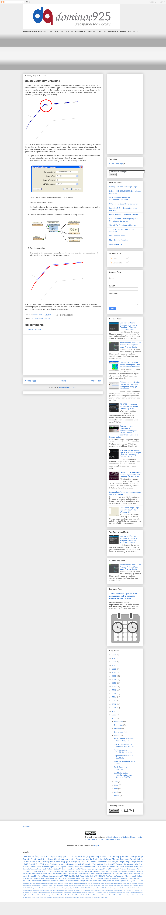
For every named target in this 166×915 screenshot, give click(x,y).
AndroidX (28, 871)
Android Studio (35, 862)
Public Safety (41, 867)
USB (102, 895)
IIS (76, 888)
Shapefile (125, 869)
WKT (95, 876)
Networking (53, 876)
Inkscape (115, 869)
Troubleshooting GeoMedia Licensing (123, 751)
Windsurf (25, 897)
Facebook (124, 873)
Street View (94, 867)
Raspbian (72, 876)
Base (51, 878)
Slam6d (61, 881)
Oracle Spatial (113, 890)
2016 (114, 690)
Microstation (89, 871)
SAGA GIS (85, 862)
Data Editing (113, 857)
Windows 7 (90, 881)
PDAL (42, 864)
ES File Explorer (32, 885)
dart (68, 897)
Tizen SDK (75, 895)
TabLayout (49, 895)
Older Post (96, 381)
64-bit (105, 869)
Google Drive (35, 888)
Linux (25, 862)
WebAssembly (111, 876)
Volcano (121, 895)
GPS (68, 867)
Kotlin (71, 871)
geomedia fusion (85, 897)
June (116, 785)
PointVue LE (130, 890)
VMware (106, 895)
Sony (30, 895)
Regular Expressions (57, 892)
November (118, 725)
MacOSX (34, 876)
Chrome (131, 866)
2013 (114, 701)
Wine (29, 897)
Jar (90, 888)
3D (34, 864)
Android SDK (133, 864)
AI (139, 881)
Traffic (80, 895)
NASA (48, 890)
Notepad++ (125, 878)
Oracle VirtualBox (68, 869)
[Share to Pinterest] (71, 315)
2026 (114, 655)
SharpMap (133, 892)
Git (137, 871)
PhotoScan (35, 881)
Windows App (101, 873)
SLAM (82, 892)
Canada (97, 883)
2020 (114, 676)
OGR (80, 890)
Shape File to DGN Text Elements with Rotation (124, 745)
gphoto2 (97, 897)
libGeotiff (140, 876)
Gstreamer (74, 878)
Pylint (141, 890)
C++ (37, 864)
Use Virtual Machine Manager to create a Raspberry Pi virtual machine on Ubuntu (128, 326)
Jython (99, 888)
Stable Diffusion (37, 895)
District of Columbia (137, 883)
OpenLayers (95, 890)
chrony (55, 897)
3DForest (135, 881)
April (116, 792)
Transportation (102, 862)
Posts (114, 259)
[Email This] (61, 315)
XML (94, 864)
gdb (78, 897)
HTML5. (26, 864)
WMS (100, 876)
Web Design (80, 881)
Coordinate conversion (64, 859)
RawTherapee (46, 892)
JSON (87, 888)
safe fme (47, 318)
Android (26, 859)
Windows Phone (106, 867)
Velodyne (50, 867)
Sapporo (47, 881)
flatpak (74, 897)
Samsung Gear (107, 892)
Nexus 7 (76, 890)
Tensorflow (64, 895)
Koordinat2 (64, 871)
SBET (78, 892)
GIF (87, 885)
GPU (47, 871)
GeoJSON (105, 885)
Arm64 (55, 883)
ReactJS (97, 871)
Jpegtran (94, 888)
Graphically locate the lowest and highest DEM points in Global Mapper (130, 364)
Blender (66, 883)
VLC (66, 881)
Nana (52, 890)
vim (113, 881)
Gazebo (91, 885)
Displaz (129, 883)
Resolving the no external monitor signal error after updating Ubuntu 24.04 (130, 474)
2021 (114, 672)
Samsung (99, 892)
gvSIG (68, 862)
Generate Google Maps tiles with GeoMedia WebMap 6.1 (129, 510)
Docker (25, 885)
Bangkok (60, 883)
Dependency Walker (120, 883)
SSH (80, 873)
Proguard (137, 890)
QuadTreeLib (27, 892)
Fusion (84, 885)
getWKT (92, 897)
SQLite (75, 873)
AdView (38, 883)
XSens (43, 897)
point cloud (138, 859)
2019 (114, 679)
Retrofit (74, 892)
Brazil (125, 871)
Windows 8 (120, 876)
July (116, 781)
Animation (30, 878)
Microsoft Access (79, 871)
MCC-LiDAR (131, 888)
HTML (77, 867)
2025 (114, 658)
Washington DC (129, 895)
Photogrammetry (73, 864)
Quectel (33, 892)
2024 (114, 662)
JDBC (78, 888)
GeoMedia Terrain (29, 867)
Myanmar (43, 890)
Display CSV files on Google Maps (123, 187)
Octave (88, 890)
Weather (136, 895)
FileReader (133, 873)
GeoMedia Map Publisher (130, 885)
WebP (141, 895)
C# (131, 859)
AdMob (108, 873)
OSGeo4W (57, 869)
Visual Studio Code (87, 876)
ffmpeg (114, 871)
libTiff (24, 878)
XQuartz (38, 897)
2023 (114, 665)
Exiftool (51, 885)
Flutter (141, 864)
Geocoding (131, 871)
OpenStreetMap (104, 890)
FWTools (56, 885)
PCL (124, 890)
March (117, 796)
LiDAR (103, 857)
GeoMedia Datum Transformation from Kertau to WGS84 (123, 775)
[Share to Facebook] (68, 315)
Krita (106, 888)
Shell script (86, 873)
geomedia (125, 857)
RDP (37, 892)
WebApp (47, 862)
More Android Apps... (117, 236)
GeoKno (111, 885)
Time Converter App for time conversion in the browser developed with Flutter (123, 596)
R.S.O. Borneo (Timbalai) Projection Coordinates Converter (124, 220)
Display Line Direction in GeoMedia (123, 757)
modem (102, 881)
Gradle (57, 864)
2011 (114, 708)
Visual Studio (50, 864)
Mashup (64, 864)
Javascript (124, 859)
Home (63, 381)
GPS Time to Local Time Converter (123, 204)
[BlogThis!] (64, 315)
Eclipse (118, 873)
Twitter (98, 895)
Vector (103, 871)
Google (79, 859)
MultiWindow (36, 890)
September (119, 732)
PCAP (28, 881)
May (116, 789)
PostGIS (77, 869)
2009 (114, 715)
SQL (120, 869)
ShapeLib (54, 881)
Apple (51, 883)
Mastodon (26, 826)
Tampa (55, 895)
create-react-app (62, 897)
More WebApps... (116, 244)
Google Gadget (124, 862)
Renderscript (67, 892)
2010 (114, 711)
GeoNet (141, 885)
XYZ (46, 897)
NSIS (119, 878)
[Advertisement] (83, 52)
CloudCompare (60, 867)
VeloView (108, 871)
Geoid (24, 888)
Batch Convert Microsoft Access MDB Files (123, 740)
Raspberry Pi (85, 867)
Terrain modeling (38, 859)
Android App (60, 862)
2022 (114, 669)
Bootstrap (84, 883)
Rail (40, 892)
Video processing (87, 869)
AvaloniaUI (45, 878)
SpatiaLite (88, 864)
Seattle (114, 892)
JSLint (83, 888)
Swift (43, 895)
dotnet (96, 881)
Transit (90, 895)
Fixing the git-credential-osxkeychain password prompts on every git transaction (130, 385)
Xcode (50, 897)
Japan (50, 873)
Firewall (66, 885)
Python (65, 873)
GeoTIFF (140, 873)
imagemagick (98, 869)
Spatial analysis (47, 857)
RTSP (66, 876)
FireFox (61, 885)
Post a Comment (34, 329)
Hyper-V (72, 888)
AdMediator (32, 883)
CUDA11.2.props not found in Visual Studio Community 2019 (129, 406)
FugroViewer (77, 885)
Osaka (120, 890)
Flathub (71, 885)
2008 (114, 718)
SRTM (41, 881)
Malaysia (50, 869)
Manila (138, 888)
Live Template (124, 888)
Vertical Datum (113, 895)
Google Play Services (39, 873)
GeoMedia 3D (118, 885)
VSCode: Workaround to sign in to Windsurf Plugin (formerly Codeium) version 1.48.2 (130, 453)
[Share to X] (66, 315)
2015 (114, 694)
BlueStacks (77, 883)
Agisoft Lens (45, 883)
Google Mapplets (137, 862)
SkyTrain (25, 895)
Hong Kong (65, 888)
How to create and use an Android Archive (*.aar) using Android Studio (130, 345)
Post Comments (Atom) (68, 387)
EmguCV (40, 885)
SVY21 (94, 892)
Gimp (72, 867)
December (118, 721)
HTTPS (90, 878)
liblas (126, 864)
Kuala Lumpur (112, 888)
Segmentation (121, 892)
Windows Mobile (131, 876)
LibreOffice (26, 876)
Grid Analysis (113, 862)
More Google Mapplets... (119, 240)
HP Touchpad (83, 878)
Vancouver (72, 881)
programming (31, 856)
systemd (108, 881)
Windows (119, 864)
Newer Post (30, 381)
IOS (95, 878)
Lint (118, 888)
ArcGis (99, 864)
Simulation (140, 892)
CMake (105, 864)
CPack (93, 883)
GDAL (113, 864)
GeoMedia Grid (55, 871)
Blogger (96, 846)
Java (31, 864)
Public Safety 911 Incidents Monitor (123, 214)
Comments (117, 263)
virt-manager (119, 881)
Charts (102, 883)
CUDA (59, 878)
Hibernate (59, 888)
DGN (112, 883)
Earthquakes (138, 866)
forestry (120, 871)
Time (69, 895)
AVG (142, 881)
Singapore (132, 869)
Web (103, 876)
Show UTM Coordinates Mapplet (122, 225)
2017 (114, 686)
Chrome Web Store (38, 871)
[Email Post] (56, 315)
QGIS (53, 862)
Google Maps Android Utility (47, 888)
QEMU (70, 873)
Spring (93, 873)
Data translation (37, 318)
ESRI (109, 869)
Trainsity (85, 895)
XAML (33, 897)
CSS (55, 878)
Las (109, 864)
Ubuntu (50, 859)
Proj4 (60, 873)
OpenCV (60, 876)
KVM (103, 888)
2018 (114, 683)
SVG (77, 876)
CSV (113, 873)
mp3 (106, 897)
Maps (141, 888)
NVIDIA (55, 873)
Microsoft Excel (43, 876)
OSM (84, 890)
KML (110, 878)
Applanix (37, 878)
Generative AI (98, 885)
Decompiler (66, 878)
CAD (89, 883)
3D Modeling (128, 881)
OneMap (133, 878)
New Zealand (69, 890)
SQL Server (87, 892)
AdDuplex (26, 883)
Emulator (45, 885)
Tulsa (94, 895)
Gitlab (28, 888)
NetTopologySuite (59, 890)
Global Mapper (112, 859)
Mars (24, 890)
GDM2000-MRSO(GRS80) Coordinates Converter (120, 198)
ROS (82, 864)
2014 (114, 697)
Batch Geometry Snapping (120, 768)
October (117, 728)
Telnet (59, 895)
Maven (114, 878)
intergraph (61, 857)
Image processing (91, 857)
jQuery (103, 897)
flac (71, 897)
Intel (106, 878)
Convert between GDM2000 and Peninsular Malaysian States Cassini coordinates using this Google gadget (123, 431)
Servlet (128, 892)
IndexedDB (101, 878)
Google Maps (137, 857)
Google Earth (42, 869)
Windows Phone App (120, 867)
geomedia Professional (94, 859)
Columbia (107, 883)
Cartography (75, 862)
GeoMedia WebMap (30, 869)
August (117, 735)
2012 (114, 704)
